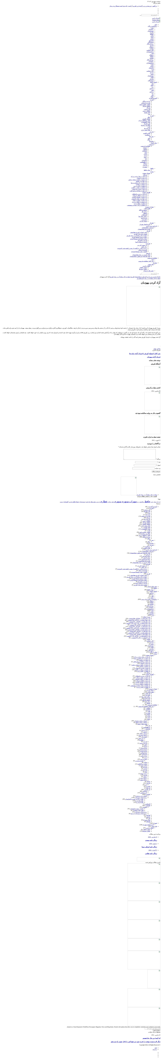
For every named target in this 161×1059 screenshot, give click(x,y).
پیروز (145, 757)
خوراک (148, 107)
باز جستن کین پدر (142, 245)
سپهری (117, 501)
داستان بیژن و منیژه (141, 796)
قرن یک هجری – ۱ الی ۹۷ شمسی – (140, 637)
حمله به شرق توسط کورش (139, 237)
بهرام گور (144, 754)
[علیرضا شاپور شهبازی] (144, 938)
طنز (152, 83)
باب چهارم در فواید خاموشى (139, 199)
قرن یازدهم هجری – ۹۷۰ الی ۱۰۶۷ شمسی (138, 636)
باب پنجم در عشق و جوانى (139, 200)
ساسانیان (144, 160)
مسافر (145, 213)
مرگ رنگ (144, 211)
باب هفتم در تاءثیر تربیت (140, 186)
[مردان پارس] (156, 18)
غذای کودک (147, 112)
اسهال (155, 502)
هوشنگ (148, 821)
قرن (152, 69)
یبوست (61, 502)
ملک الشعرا (87, 502)
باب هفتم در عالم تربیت (140, 203)
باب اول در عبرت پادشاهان (139, 194)
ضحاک (145, 163)
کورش (148, 231)
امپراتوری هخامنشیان (148, 227)
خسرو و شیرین (139, 761)
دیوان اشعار (154, 143)
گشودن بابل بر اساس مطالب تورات (147, 496)
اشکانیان (144, 151)
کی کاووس (147, 789)
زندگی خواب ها (143, 216)
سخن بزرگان (153, 652)
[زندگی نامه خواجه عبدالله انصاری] (144, 881)
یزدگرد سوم (143, 780)
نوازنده (152, 32)
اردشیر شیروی (143, 735)
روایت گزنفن (146, 557)
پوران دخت (144, 756)
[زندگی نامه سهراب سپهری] (144, 969)
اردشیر (145, 732)
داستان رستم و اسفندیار (137, 808)
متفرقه (155, 263)
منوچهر (148, 816)
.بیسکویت (147, 135)
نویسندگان (151, 42)
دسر (149, 138)
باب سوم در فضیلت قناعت (139, 197)
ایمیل (158, 465)
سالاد (148, 139)
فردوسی (151, 144)
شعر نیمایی (111, 502)
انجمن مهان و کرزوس (153, 388)
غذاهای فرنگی (146, 106)
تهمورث (145, 167)
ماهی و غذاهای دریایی (144, 120)
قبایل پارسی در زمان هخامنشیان (141, 255)
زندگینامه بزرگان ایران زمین (149, 599)
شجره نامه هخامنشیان (144, 229)
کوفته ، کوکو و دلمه (144, 104)
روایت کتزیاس (146, 556)
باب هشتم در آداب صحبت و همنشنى (137, 205)
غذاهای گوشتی (146, 119)
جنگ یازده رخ (140, 802)
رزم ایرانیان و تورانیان (141, 797)
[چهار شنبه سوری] (144, 1006)
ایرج (146, 784)
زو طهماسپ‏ (143, 162)
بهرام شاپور (144, 753)
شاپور (145, 762)
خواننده (152, 48)
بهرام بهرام (144, 748)
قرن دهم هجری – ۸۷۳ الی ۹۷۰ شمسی (139, 621)
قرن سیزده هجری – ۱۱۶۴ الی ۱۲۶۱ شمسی (138, 628)
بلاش (145, 745)
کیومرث (148, 786)
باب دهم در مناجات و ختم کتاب (138, 191)
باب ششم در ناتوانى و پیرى (139, 202)
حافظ (152, 168)
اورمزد (145, 741)
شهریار (152, 223)
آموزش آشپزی (153, 98)
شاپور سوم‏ (144, 765)
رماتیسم (142, 502)
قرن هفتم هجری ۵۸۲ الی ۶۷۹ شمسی (139, 634)
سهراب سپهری (149, 207)
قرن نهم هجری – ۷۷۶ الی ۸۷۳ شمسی (139, 631)
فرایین (145, 768)
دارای (145, 155)
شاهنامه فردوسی (145, 146)
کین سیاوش (143, 792)
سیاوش (145, 791)
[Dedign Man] (156, 20)
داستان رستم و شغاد (141, 722)
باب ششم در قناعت (141, 184)
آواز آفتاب (144, 215)
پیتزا (149, 114)
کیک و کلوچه (146, 133)
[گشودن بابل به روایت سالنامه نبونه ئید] (152, 410)
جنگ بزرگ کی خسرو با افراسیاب (134, 799)
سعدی (152, 171)
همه (152, 53)
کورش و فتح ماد (142, 240)
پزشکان (151, 47)
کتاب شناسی (150, 50)
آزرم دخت (144, 730)
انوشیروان (144, 737)
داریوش (148, 253)
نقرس (70, 502)
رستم (145, 157)
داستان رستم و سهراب (140, 721)
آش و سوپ (147, 109)
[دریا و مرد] (153, 987)
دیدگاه (158, 459)
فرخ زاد (145, 770)
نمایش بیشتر (156, 348)
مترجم (152, 45)
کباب (148, 127)
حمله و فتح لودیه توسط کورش (138, 239)
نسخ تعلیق (75, 502)
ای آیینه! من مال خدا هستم (151, 1038)
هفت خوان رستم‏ (142, 724)
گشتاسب (147, 805)
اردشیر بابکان (143, 733)
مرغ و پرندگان (146, 101)
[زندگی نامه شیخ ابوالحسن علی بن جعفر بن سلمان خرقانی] (144, 900)
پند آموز (151, 88)
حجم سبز (144, 219)
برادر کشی (144, 247)
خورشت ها (147, 128)
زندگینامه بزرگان (152, 26)
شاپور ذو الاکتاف (142, 764)
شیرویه (145, 767)
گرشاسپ (147, 804)
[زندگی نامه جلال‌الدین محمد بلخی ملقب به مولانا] (144, 919)
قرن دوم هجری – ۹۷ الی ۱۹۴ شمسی (140, 625)
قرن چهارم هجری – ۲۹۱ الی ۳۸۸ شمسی (139, 620)
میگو (149, 117)
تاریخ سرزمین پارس (151, 226)
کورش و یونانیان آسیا (141, 242)
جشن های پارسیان (148, 271)
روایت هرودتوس (145, 559)
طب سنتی (151, 264)
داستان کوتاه (153, 82)
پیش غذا (151, 136)
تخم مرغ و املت (145, 103)
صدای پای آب (143, 221)
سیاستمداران (150, 51)
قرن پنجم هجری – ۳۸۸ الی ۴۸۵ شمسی (139, 618)
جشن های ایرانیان (152, 586)
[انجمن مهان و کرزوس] (152, 384)
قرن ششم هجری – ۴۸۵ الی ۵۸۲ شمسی (139, 629)
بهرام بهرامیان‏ (143, 749)
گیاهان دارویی (146, 266)
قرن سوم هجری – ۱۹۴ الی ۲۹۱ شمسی (139, 626)
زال (146, 159)
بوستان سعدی (146, 173)
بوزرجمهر (141, 738)
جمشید (145, 147)
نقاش (152, 36)
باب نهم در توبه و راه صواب (139, 189)
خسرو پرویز (143, 759)
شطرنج (141, 740)
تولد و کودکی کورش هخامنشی (138, 232)
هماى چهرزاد (146, 820)
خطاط (152, 34)
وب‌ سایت (157, 468)
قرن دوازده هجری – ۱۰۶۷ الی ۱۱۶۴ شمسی (138, 623)
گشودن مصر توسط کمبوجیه (139, 251)
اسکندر (145, 149)
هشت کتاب (147, 208)
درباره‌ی (155, 1049)
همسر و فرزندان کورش (140, 234)
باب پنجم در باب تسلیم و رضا (139, 183)
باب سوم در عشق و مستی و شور (137, 179)
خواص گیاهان (143, 267)
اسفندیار (144, 807)
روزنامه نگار (150, 44)
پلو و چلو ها (147, 123)
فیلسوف (151, 40)
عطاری (103, 501)
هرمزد (145, 775)
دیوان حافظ (147, 170)
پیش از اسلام (146, 617)
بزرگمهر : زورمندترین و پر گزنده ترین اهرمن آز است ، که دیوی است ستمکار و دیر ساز (133, 6)
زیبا (153, 87)
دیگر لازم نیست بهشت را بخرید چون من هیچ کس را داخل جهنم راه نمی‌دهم (135, 1042)
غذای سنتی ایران (145, 130)
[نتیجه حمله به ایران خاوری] (152, 433)
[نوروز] (144, 1025)
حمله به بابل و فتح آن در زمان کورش (137, 235)
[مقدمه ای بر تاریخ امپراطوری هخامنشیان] (144, 950)
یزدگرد (145, 776)
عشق (152, 85)
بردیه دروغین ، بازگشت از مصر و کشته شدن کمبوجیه (132, 248)
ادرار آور (158, 502)
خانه (156, 24)
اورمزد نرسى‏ (143, 743)
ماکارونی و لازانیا (145, 125)
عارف (152, 39)
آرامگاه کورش (155, 364)
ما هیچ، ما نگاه (143, 210)
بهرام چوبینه (143, 751)
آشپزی (152, 99)
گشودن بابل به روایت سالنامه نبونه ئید (147, 413)
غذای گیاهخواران (145, 122)
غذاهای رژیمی (146, 111)
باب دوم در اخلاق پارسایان (139, 195)
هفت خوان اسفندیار (138, 810)
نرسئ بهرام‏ (143, 773)
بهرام (145, 746)
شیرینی (152, 131)
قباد (146, 772)
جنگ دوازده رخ (139, 800)
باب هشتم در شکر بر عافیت (139, 187)
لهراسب (148, 815)
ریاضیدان (151, 29)
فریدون (145, 165)
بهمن (145, 152)
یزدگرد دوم (144, 778)
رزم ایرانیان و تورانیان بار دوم (139, 813)
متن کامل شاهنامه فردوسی (146, 261)
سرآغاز (145, 175)
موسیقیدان (151, 31)
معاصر (148, 639)
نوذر (149, 818)
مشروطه (93, 502)
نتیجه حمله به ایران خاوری (151, 437)
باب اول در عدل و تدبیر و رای (139, 176)
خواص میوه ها (143, 269)
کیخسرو (148, 794)
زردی (138, 502)
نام (159, 462)
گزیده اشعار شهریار (144, 224)
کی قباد (148, 788)
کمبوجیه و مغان (142, 250)
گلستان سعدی (146, 192)
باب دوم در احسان (142, 178)
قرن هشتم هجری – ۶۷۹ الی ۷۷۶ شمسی (139, 633)
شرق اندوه (144, 218)
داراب (145, 154)
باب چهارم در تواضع (141, 181)
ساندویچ (151, 141)
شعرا (152, 28)
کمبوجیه (148, 243)
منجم (152, 37)
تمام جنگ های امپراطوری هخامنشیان (140, 256)
